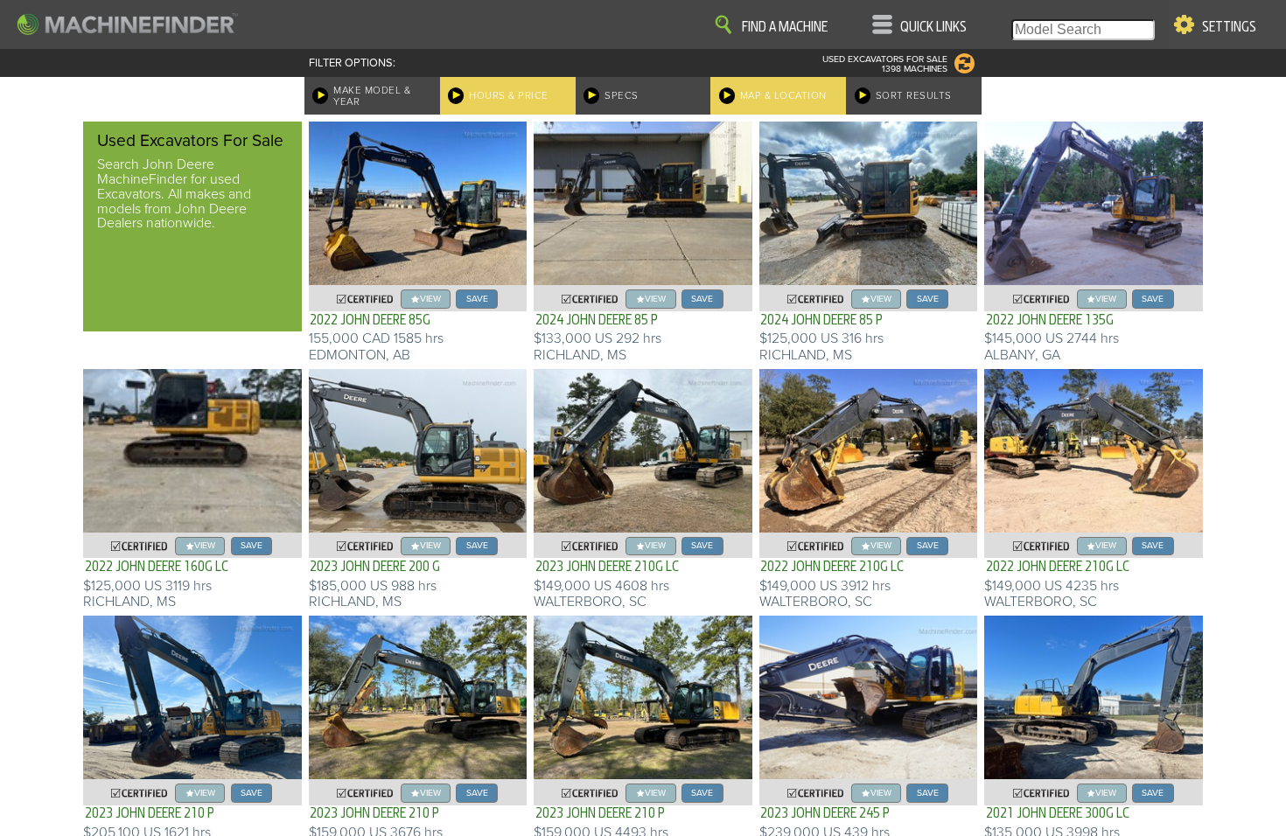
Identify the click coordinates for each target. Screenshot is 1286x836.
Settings (1229, 27)
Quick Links (933, 27)
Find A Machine (785, 27)
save (477, 298)
